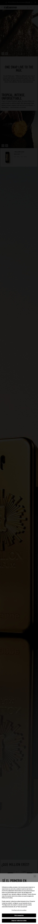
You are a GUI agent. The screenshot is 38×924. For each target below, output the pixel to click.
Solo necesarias (19, 915)
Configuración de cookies (19, 910)
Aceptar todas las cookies (19, 920)
